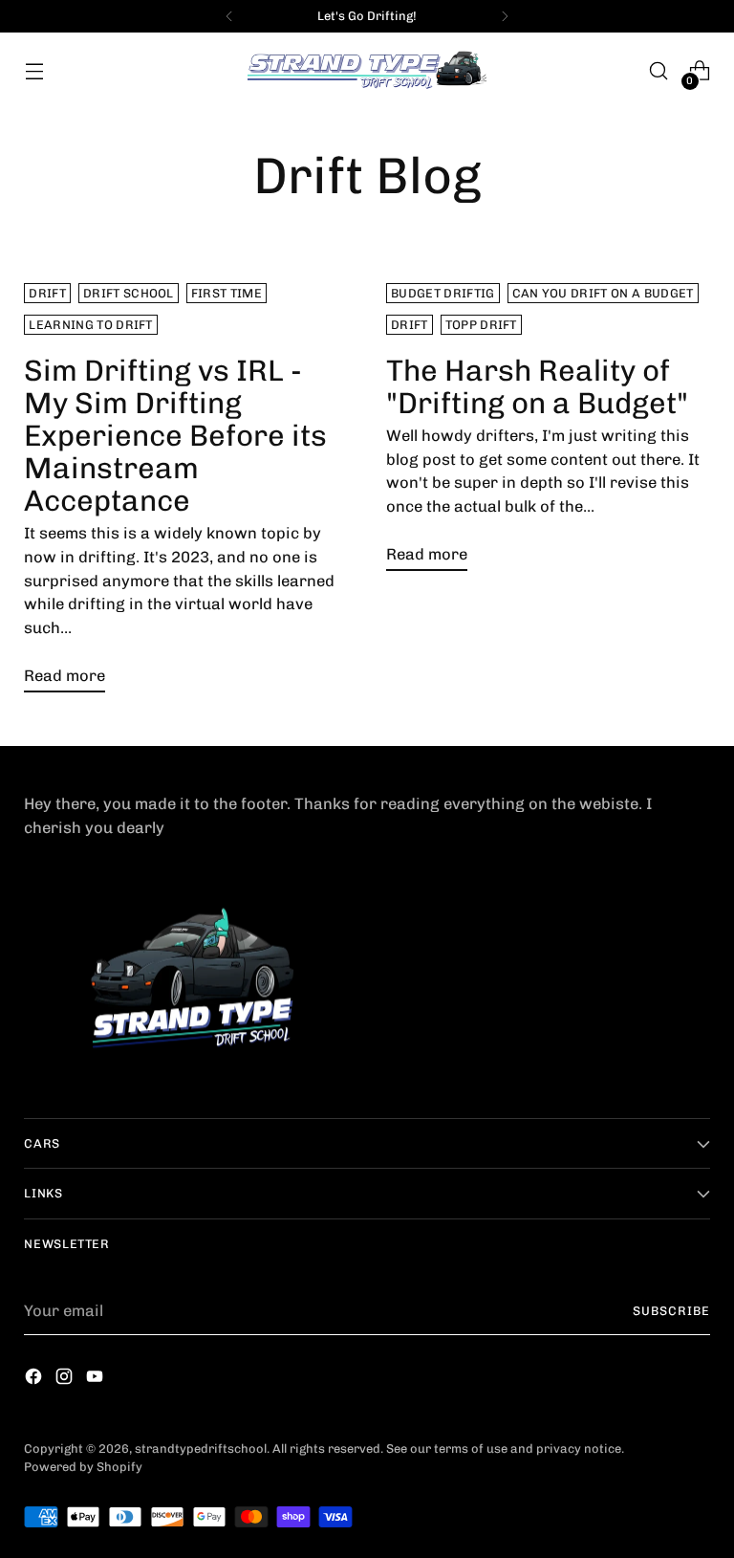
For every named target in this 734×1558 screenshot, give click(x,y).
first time (226, 293)
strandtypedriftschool (201, 1448)
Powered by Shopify (83, 1466)
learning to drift (90, 325)
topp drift (481, 325)
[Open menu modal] (34, 71)
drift (47, 293)
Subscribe (671, 1311)
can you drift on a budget (603, 293)
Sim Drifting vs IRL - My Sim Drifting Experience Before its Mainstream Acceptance (175, 435)
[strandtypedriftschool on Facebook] (35, 1380)
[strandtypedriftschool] (367, 71)
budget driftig (443, 293)
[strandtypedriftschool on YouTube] (96, 1380)
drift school (128, 293)
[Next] (505, 16)
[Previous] (229, 16)
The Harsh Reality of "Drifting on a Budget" (537, 387)
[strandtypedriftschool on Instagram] (65, 1380)
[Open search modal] (659, 71)
